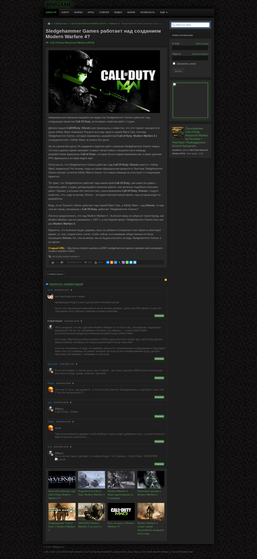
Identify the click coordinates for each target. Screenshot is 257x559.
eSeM (100, 262)
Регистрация (202, 43)
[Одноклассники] (111, 262)
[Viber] (123, 262)
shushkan (176, 150)
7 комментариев (55, 274)
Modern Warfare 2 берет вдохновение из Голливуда (120, 494)
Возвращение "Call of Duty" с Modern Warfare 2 (61, 526)
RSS (165, 279)
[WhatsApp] (127, 262)
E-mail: (176, 43)
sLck (50, 402)
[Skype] (131, 262)
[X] (119, 262)
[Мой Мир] (115, 262)
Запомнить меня (186, 63)
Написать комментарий (66, 284)
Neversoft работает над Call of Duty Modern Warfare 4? (61, 494)
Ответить (159, 316)
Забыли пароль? (200, 54)
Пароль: (176, 53)
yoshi (50, 290)
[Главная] (49, 23)
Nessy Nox (53, 364)
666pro (51, 383)
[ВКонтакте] (107, 262)
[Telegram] (134, 262)
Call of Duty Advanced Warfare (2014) (72, 42)
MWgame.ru (58, 547)
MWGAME (59, 4)
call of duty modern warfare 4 (65, 256)
